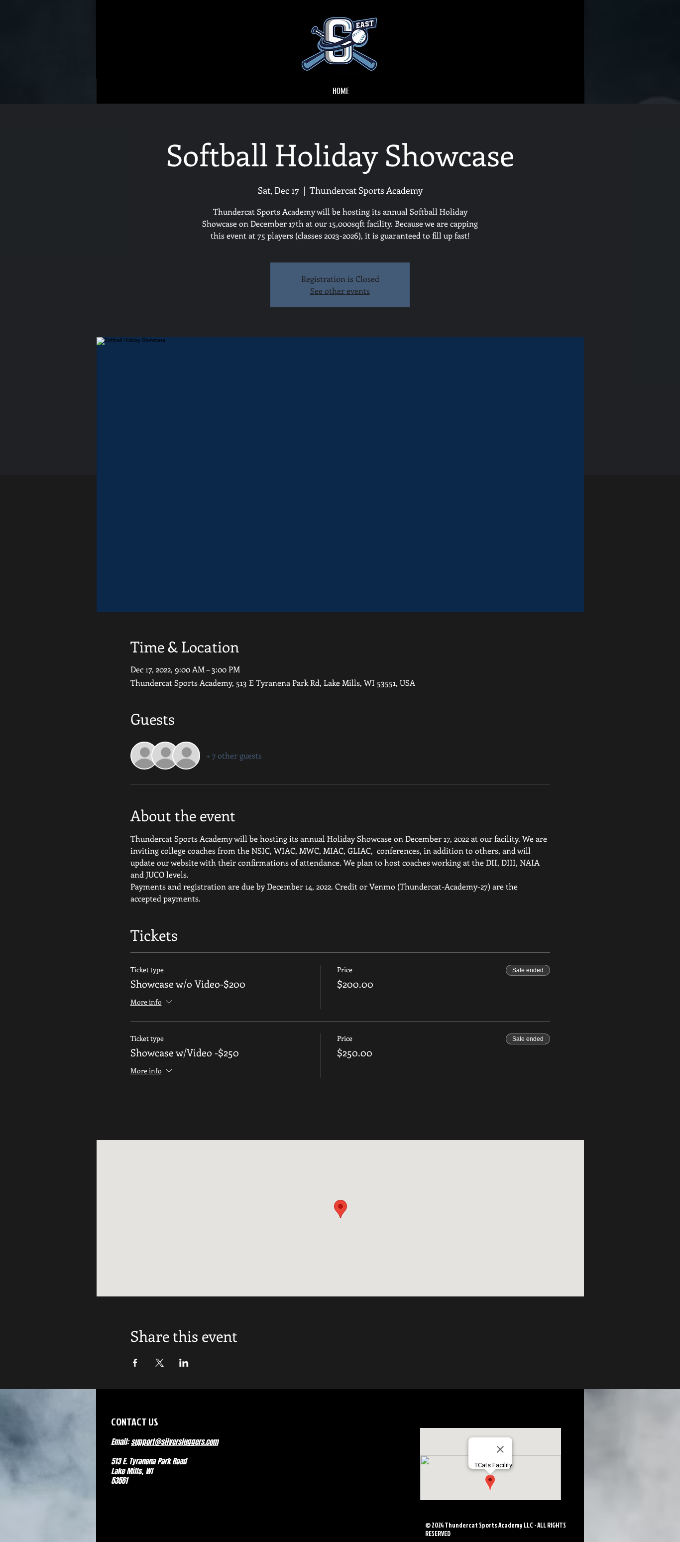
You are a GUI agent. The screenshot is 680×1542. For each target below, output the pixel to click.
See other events (340, 290)
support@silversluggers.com (174, 1441)
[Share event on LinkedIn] (184, 1363)
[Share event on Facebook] (135, 1363)
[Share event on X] (159, 1363)
